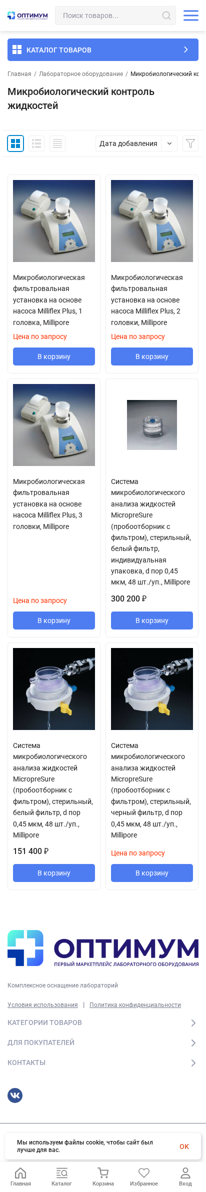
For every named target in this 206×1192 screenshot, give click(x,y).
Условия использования (43, 1005)
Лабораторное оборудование (81, 74)
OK (184, 1146)
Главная (20, 74)
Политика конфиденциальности (135, 1005)
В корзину (54, 356)
